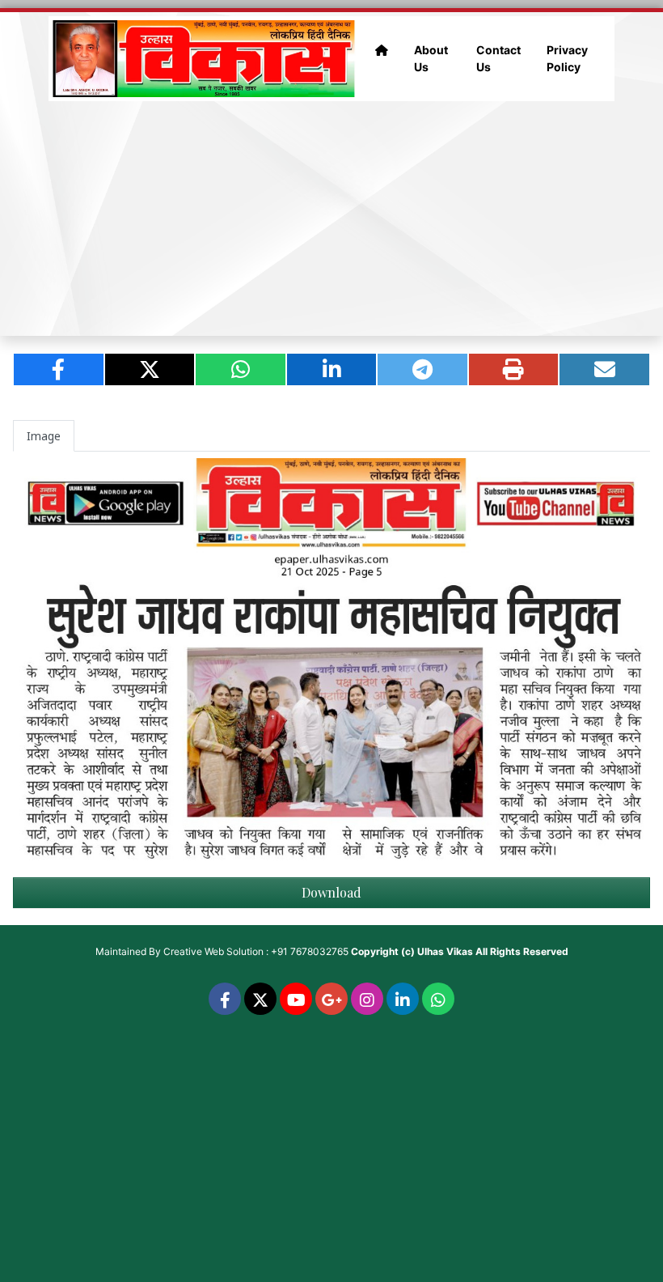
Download (331, 892)
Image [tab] (44, 436)
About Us (431, 58)
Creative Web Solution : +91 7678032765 (255, 951)
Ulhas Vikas (445, 951)
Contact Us (498, 58)
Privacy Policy (567, 58)
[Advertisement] (331, 218)
